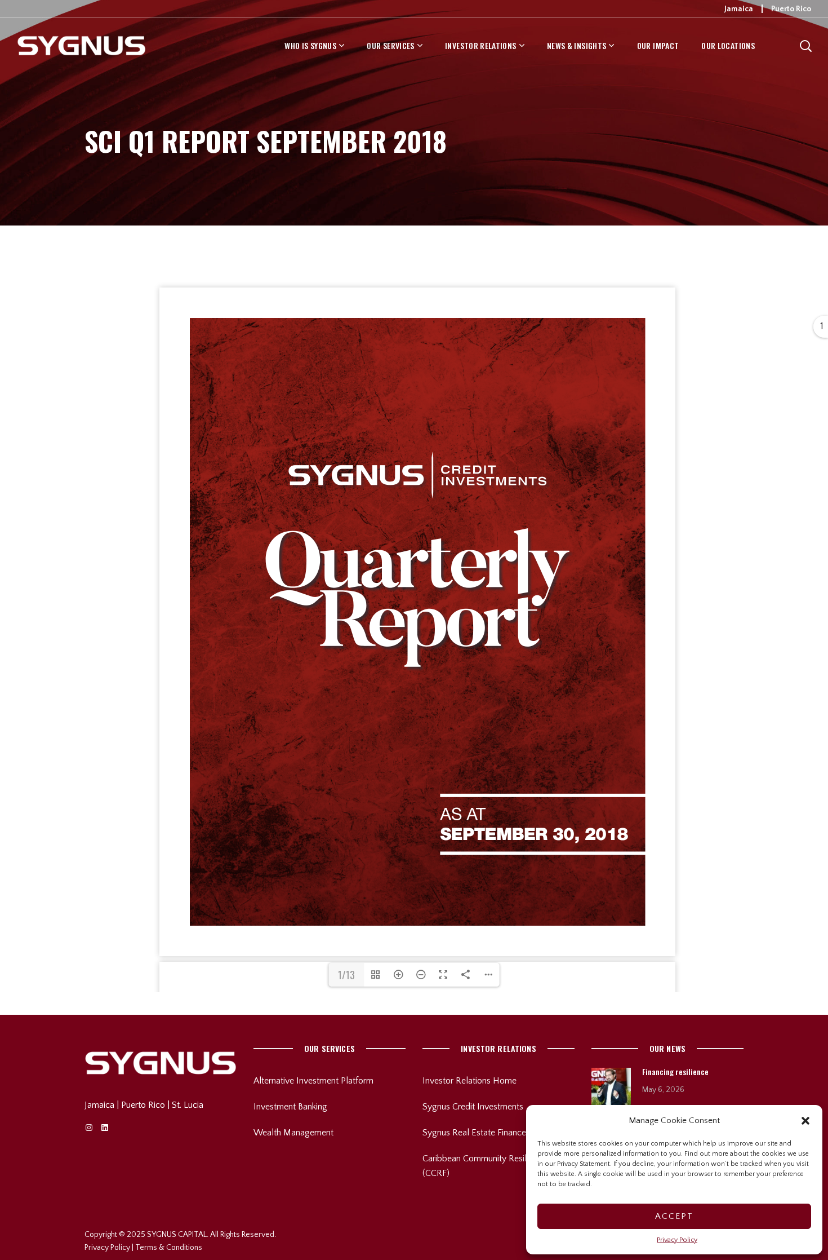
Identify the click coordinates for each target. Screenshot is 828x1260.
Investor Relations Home (469, 1081)
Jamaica (738, 9)
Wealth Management (293, 1133)
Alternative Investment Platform (313, 1081)
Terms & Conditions (168, 1247)
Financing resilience (675, 1071)
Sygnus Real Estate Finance (474, 1133)
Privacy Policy (677, 1240)
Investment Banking (290, 1107)
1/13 (346, 974)
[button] (805, 1120)
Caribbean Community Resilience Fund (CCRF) (494, 1165)
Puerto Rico (791, 9)
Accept (674, 1216)
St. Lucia (187, 1105)
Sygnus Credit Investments (472, 1107)
